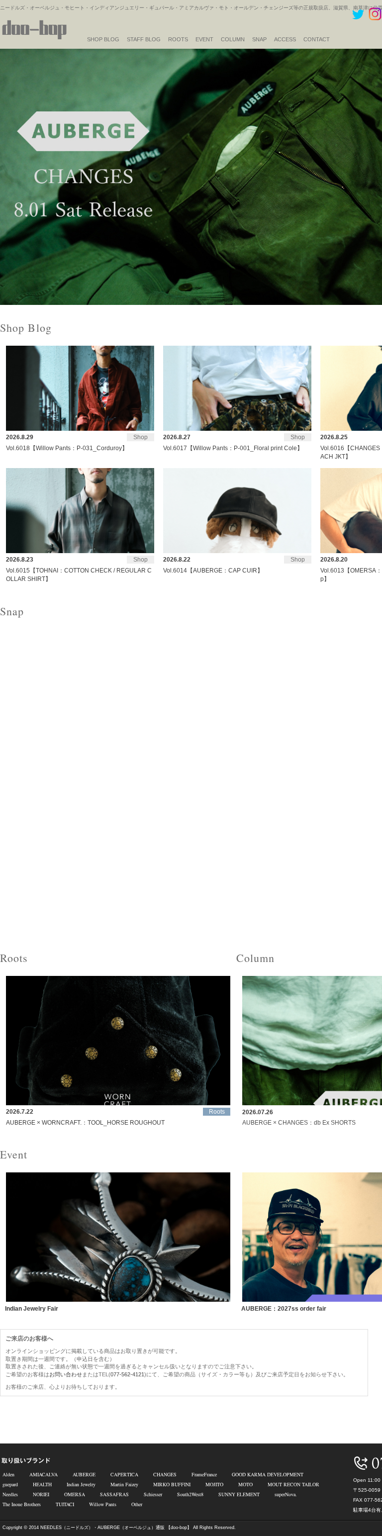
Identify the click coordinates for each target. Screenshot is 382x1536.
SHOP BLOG (103, 39)
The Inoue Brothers (21, 1504)
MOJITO (214, 1484)
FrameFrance (204, 1474)
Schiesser (153, 1494)
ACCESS (285, 39)
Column (233, 39)
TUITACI (65, 1504)
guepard (10, 1484)
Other (136, 1504)
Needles (10, 1494)
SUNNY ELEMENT (239, 1494)
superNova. (286, 1494)
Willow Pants (102, 1504)
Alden (8, 1474)
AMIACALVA (43, 1474)
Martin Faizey (124, 1484)
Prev (13, 177)
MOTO (245, 1484)
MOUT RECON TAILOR (293, 1484)
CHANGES (165, 1474)
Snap (259, 39)
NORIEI (41, 1494)
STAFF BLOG (144, 39)
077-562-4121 (127, 1374)
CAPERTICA (124, 1474)
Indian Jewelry (81, 1484)
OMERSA (74, 1494)
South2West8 (190, 1494)
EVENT (204, 39)
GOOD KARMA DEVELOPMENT (267, 1474)
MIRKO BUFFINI (172, 1484)
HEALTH (42, 1484)
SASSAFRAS (114, 1494)
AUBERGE (84, 1474)
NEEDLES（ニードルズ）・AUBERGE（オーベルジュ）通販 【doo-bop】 (115, 1527)
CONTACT (316, 39)
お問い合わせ (65, 1374)
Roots (178, 39)
